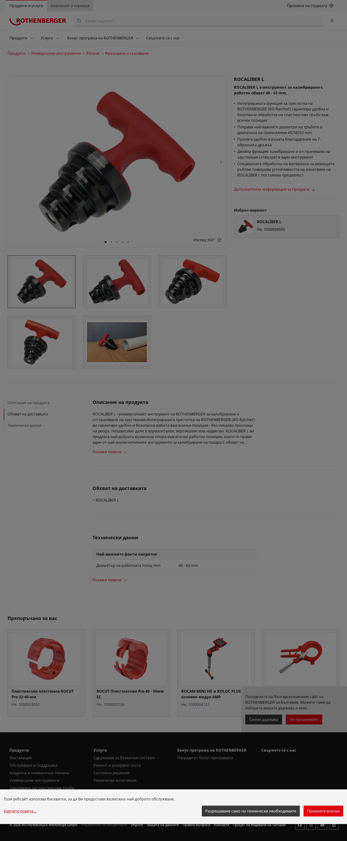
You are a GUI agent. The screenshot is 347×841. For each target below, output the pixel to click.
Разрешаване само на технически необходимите (250, 811)
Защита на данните (163, 825)
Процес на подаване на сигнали (259, 825)
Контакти (221, 825)
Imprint (137, 825)
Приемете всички (323, 811)
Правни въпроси (196, 825)
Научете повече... (20, 811)
